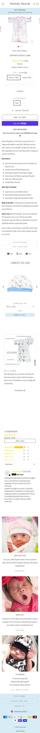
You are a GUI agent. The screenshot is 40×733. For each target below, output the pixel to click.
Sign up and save (19, 701)
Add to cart (19, 315)
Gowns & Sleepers (22, 51)
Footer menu (19, 696)
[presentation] (3, 286)
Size (18, 72)
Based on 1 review (9, 437)
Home (14, 51)
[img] (17, 471)
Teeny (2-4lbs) (27, 77)
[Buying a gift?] (20, 594)
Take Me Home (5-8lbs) (27, 84)
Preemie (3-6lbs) (11, 84)
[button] (17, 60)
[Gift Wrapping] (20, 653)
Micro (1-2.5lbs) (14, 77)
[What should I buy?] (20, 535)
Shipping (14, 67)
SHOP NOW (20, 630)
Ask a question (20, 247)
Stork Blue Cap (20, 303)
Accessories (20, 98)
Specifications (20, 242)
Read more (20, 571)
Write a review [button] (20, 441)
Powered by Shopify (20, 731)
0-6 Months (20, 91)
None (17, 103)
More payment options (20, 129)
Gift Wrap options (20, 690)
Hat (24, 103)
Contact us (19, 706)
